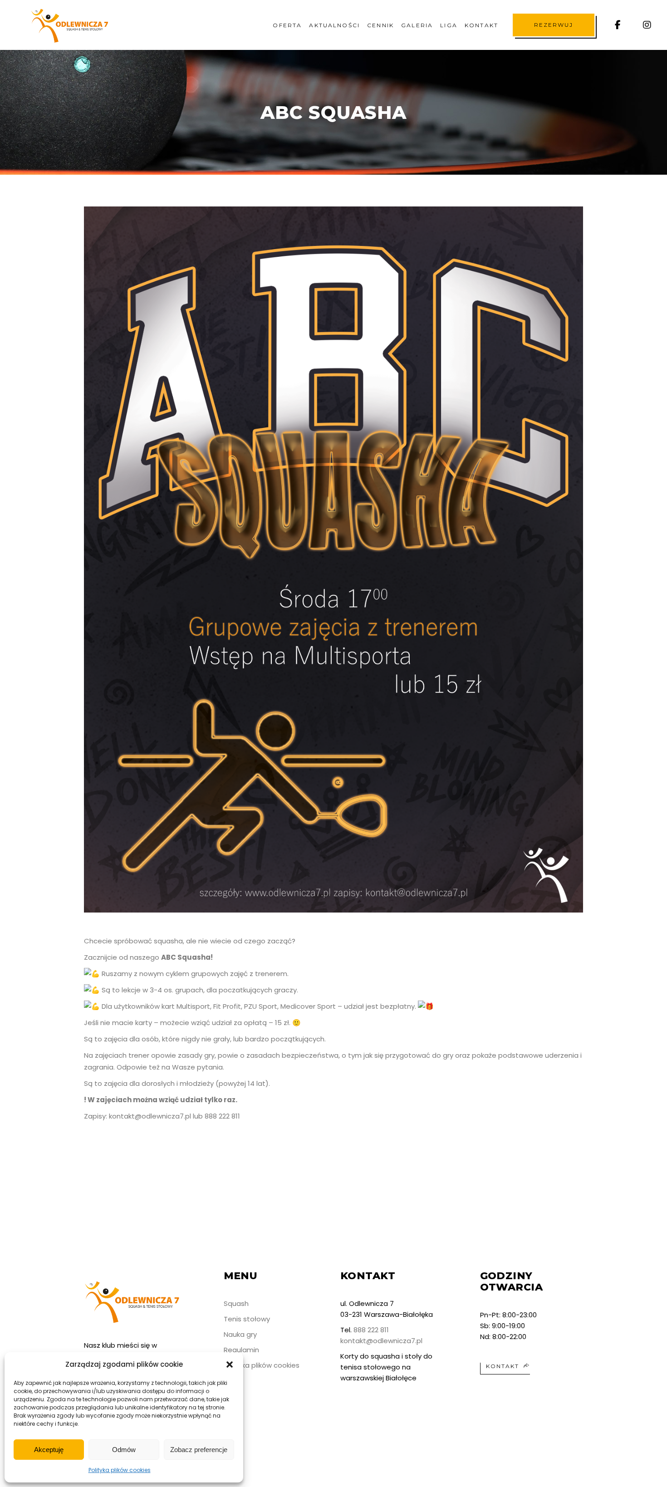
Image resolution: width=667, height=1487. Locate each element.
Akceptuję (49, 1449)
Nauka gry (240, 1334)
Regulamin (241, 1349)
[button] (229, 1364)
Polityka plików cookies (119, 1470)
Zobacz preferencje (198, 1449)
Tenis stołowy (247, 1319)
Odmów (124, 1449)
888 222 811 (371, 1330)
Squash (236, 1303)
